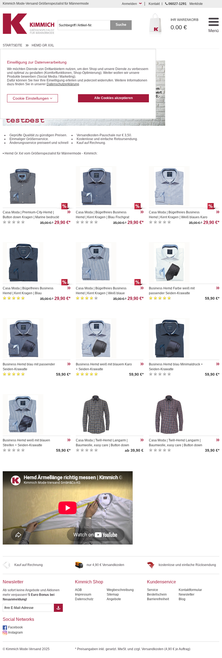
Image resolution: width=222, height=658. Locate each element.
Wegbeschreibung (120, 590)
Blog (182, 599)
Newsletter (13, 582)
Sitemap (113, 594)
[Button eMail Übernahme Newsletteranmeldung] (58, 608)
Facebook (15, 627)
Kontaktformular (190, 590)
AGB (78, 590)
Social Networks (18, 619)
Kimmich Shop (89, 582)
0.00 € (184, 24)
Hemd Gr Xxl (43, 45)
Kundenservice (161, 582)
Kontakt (154, 3)
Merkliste (196, 3)
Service (152, 590)
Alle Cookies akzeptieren (113, 98)
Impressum (83, 594)
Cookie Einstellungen (31, 98)
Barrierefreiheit (158, 599)
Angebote (114, 599)
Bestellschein (157, 594)
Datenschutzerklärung (63, 84)
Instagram (15, 632)
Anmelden (129, 4)
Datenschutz (84, 599)
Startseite (12, 45)
